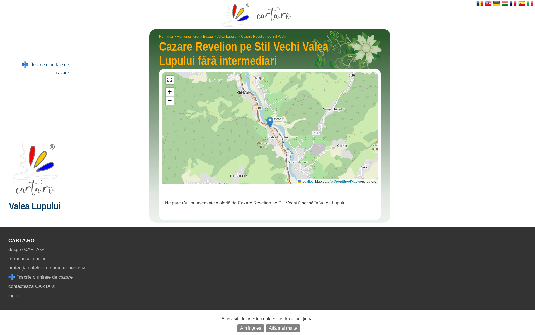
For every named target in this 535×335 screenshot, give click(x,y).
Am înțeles (250, 328)
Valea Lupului (227, 36)
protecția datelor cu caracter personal (47, 268)
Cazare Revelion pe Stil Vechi (263, 36)
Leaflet (307, 181)
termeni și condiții (26, 258)
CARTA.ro (21, 240)
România (166, 36)
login (13, 295)
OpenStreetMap (346, 181)
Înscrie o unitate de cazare (48, 68)
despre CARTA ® (26, 249)
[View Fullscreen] (170, 80)
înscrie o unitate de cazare (44, 277)
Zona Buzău (203, 36)
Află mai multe (283, 328)
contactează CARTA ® (31, 286)
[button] (269, 122)
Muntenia (184, 36)
